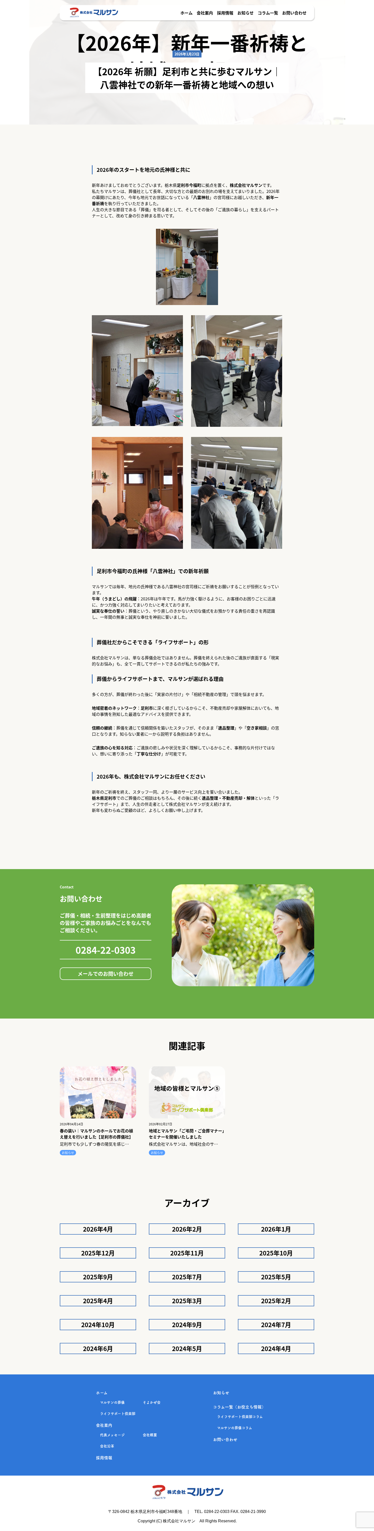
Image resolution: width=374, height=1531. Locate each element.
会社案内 (205, 13)
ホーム (186, 13)
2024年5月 (187, 1348)
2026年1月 (276, 1228)
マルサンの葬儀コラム (234, 1428)
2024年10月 (98, 1324)
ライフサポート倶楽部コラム (240, 1416)
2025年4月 (98, 1300)
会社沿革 (107, 1446)
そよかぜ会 (152, 1402)
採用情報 (225, 13)
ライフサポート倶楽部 (117, 1413)
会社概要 (150, 1435)
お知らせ (245, 13)
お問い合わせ (294, 13)
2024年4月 (276, 1348)
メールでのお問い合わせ (106, 973)
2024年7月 (276, 1324)
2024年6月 (98, 1348)
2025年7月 (187, 1276)
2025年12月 (98, 1252)
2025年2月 (276, 1300)
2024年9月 (187, 1324)
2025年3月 (187, 1300)
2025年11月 (187, 1252)
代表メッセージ (112, 1435)
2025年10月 (276, 1252)
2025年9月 (98, 1276)
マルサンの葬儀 (112, 1402)
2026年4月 (98, 1228)
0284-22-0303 (106, 949)
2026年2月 (187, 1228)
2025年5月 (276, 1276)
